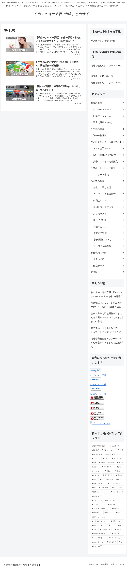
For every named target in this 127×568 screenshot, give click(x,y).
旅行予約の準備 (107, 252)
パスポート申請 (108, 174)
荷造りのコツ (108, 226)
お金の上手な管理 (108, 187)
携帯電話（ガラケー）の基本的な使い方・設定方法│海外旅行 (106, 305)
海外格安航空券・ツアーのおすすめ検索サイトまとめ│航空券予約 (107, 342)
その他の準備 (107, 129)
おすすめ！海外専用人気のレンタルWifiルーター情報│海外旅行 (107, 294)
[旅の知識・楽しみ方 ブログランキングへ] (97, 399)
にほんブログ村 (98, 375)
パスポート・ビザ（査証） (107, 168)
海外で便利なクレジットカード (106, 65)
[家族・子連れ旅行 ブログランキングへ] (97, 419)
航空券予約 (108, 265)
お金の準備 (107, 103)
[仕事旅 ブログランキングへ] (97, 409)
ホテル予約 (108, 259)
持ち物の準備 (107, 181)
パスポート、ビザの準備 (103, 41)
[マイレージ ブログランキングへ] (97, 414)
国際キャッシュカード (108, 116)
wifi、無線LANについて (108, 155)
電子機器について (108, 239)
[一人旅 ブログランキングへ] (97, 404)
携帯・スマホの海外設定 (108, 161)
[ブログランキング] (100, 423)
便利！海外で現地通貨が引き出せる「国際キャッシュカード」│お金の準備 (107, 317)
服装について (108, 220)
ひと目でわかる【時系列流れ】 (107, 142)
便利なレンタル (108, 200)
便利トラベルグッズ (108, 207)
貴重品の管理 (108, 233)
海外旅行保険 (108, 135)
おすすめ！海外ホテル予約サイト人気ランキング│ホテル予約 (106, 330)
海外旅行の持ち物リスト (103, 76)
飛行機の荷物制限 (108, 246)
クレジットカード (108, 109)
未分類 (107, 272)
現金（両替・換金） (108, 122)
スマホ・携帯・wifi (107, 148)
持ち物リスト (108, 213)
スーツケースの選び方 (108, 194)
